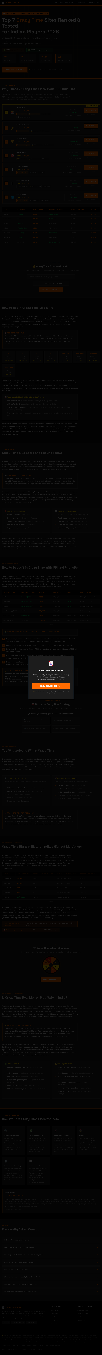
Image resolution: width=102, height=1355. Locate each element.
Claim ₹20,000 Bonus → (51, 686)
